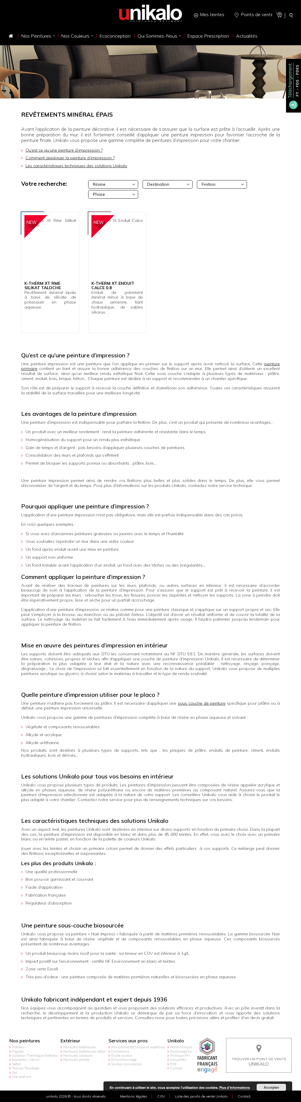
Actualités (178, 1059)
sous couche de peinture (201, 703)
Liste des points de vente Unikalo (201, 1096)
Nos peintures (24, 1041)
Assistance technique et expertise (138, 1047)
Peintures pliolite (76, 1059)
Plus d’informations (234, 1087)
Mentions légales (133, 1096)
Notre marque (181, 1047)
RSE (173, 1064)
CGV (161, 1096)
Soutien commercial (126, 1064)
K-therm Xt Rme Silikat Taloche (42, 285)
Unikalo (176, 1041)
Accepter (271, 1087)
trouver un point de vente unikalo (259, 1042)
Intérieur (18, 1047)
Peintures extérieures (79, 1047)
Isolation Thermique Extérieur (35, 1055)
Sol (14, 1072)
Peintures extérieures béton (84, 1051)
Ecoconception (181, 1051)
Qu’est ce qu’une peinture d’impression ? (64, 150)
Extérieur (70, 1041)
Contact (176, 1068)
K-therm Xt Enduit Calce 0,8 (112, 285)
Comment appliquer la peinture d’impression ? (70, 157)
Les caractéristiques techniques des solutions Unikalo (76, 165)
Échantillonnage (123, 1059)
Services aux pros (128, 1041)
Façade (18, 1051)
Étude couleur (121, 1055)
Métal (16, 1064)
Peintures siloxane (77, 1055)
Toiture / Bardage (25, 1068)
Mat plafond (21, 1076)
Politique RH (180, 1055)
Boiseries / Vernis (26, 1059)
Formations (120, 1051)
